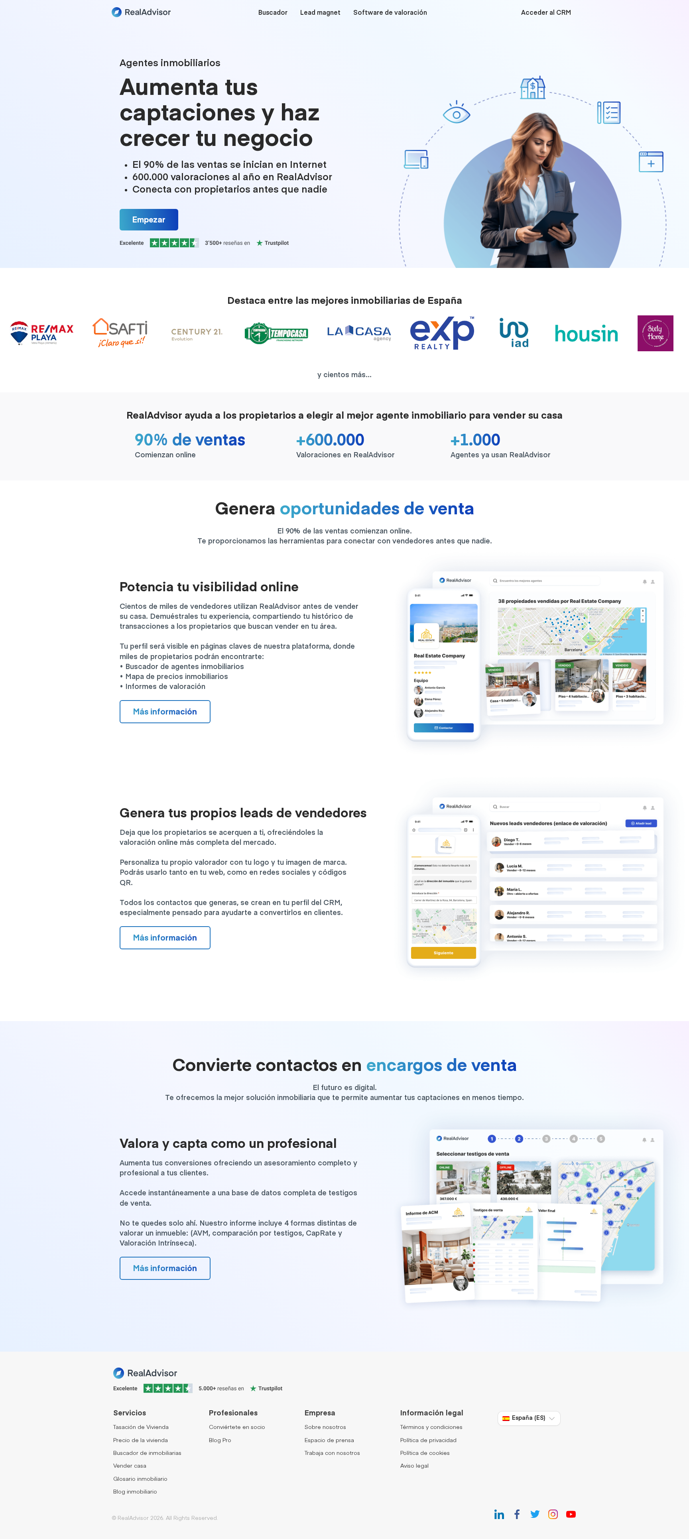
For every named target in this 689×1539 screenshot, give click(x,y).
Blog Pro (220, 1440)
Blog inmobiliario (135, 1492)
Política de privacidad (428, 1440)
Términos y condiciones (431, 1427)
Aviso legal (414, 1466)
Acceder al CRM (546, 13)
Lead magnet (320, 13)
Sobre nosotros (325, 1427)
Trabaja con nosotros (332, 1453)
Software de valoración (390, 13)
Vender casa (129, 1466)
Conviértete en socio (237, 1427)
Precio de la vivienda (140, 1440)
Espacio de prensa (329, 1440)
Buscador (272, 13)
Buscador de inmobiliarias (147, 1453)
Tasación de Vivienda (141, 1427)
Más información (165, 712)
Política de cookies (425, 1453)
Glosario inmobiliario (140, 1479)
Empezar (148, 220)
